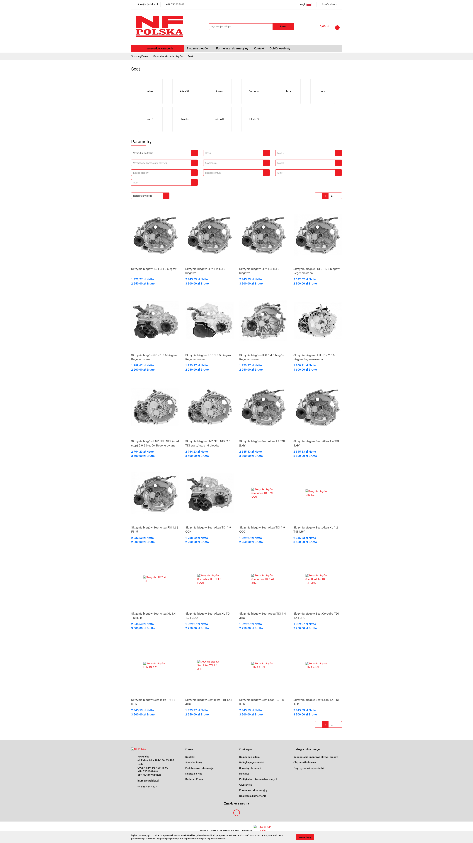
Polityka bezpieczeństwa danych (258, 779)
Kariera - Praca (194, 779)
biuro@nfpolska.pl (148, 780)
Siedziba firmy (193, 762)
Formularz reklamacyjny (232, 48)
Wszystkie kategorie (159, 48)
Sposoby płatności (250, 768)
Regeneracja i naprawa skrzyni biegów (315, 756)
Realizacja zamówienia (252, 795)
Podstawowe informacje (199, 768)
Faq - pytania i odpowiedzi (308, 768)
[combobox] (236, 153)
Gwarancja (245, 784)
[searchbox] (306, 153)
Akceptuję (305, 837)
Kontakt (259, 48)
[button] (189, 749)
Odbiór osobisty (280, 48)
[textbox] (233, 153)
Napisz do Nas (193, 773)
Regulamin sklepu (249, 756)
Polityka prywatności (251, 762)
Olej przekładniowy (304, 762)
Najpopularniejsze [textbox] (142, 195)
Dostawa (244, 773)
